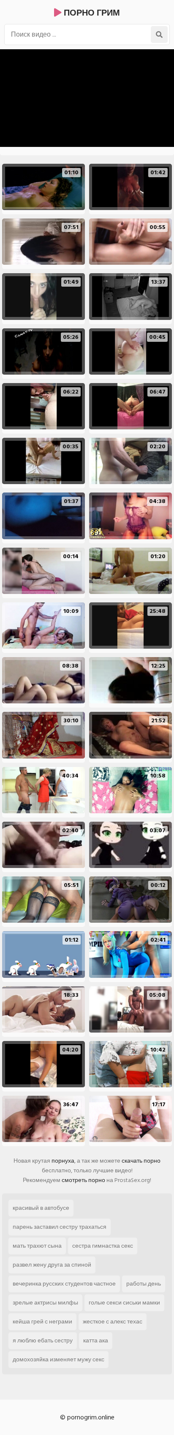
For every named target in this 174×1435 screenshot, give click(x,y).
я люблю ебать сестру (43, 1340)
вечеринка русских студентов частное (64, 1284)
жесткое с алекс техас (112, 1321)
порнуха (63, 1161)
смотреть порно (83, 1180)
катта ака (95, 1340)
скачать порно (141, 1161)
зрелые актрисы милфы (45, 1302)
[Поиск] (159, 34)
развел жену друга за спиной (52, 1265)
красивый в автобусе (41, 1208)
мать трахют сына (37, 1246)
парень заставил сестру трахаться (59, 1227)
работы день (143, 1284)
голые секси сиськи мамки (124, 1302)
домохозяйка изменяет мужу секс (58, 1359)
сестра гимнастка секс (102, 1246)
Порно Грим (91, 13)
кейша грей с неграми (42, 1321)
